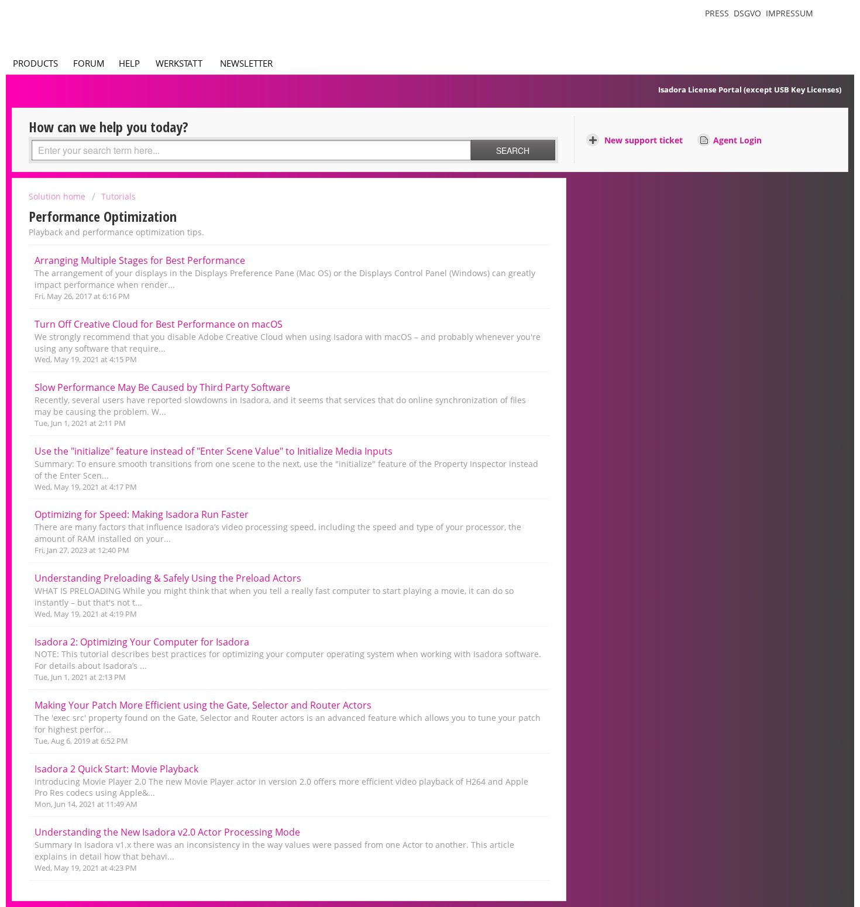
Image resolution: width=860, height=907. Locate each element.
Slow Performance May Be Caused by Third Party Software (162, 387)
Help (129, 63)
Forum (89, 63)
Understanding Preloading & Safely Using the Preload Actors (168, 578)
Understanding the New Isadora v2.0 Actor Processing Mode (167, 832)
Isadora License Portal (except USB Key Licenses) (749, 89)
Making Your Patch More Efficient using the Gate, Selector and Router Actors (203, 705)
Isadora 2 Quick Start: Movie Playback (116, 768)
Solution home (58, 196)
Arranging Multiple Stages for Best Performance (140, 260)
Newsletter (246, 63)
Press (717, 13)
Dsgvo (747, 13)
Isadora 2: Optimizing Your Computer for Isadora (142, 641)
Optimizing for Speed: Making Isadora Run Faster (142, 514)
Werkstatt (179, 63)
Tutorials (118, 196)
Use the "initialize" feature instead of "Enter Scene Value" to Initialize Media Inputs (214, 451)
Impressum (789, 13)
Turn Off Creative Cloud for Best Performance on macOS (159, 324)
